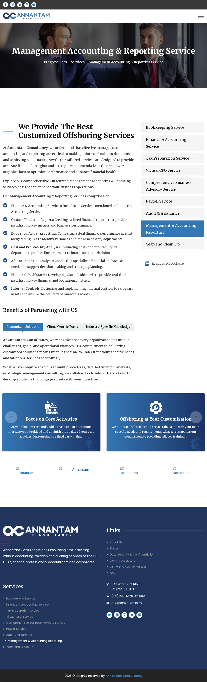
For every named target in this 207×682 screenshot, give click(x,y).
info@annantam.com (126, 603)
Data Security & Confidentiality (132, 554)
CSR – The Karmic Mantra (128, 567)
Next (196, 417)
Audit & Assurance (163, 213)
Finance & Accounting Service (166, 143)
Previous (11, 417)
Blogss (114, 548)
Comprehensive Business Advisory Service (168, 186)
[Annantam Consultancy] (26, 16)
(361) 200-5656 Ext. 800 (128, 596)
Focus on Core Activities (51, 419)
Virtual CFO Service (163, 170)
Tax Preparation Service (167, 158)
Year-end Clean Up (163, 244)
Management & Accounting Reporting (171, 229)
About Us (116, 542)
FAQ (112, 573)
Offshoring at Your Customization (156, 419)
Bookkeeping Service (165, 127)
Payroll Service (159, 201)
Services (78, 62)
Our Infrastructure (122, 561)
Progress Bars (55, 62)
